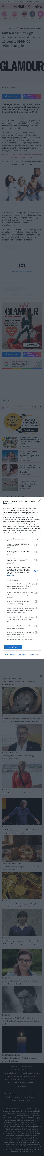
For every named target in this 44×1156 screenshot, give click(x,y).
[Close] (40, 501)
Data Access (22, 654)
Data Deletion (10, 654)
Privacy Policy (34, 654)
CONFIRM (13, 647)
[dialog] (22, 578)
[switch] (35, 545)
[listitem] (22, 539)
